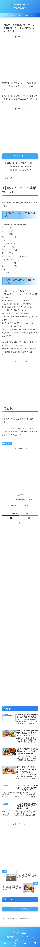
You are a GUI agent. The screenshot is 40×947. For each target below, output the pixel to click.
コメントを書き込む (20, 909)
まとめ (9, 178)
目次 (18, 156)
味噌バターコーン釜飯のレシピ (19, 163)
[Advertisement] (20, 58)
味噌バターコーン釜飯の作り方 (22, 171)
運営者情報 (10, 937)
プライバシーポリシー (29, 937)
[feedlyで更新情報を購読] (29, 517)
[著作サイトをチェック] (11, 517)
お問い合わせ (20, 940)
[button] (26, 505)
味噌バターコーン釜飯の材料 (22, 166)
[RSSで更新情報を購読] (20, 523)
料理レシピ (7, 443)
